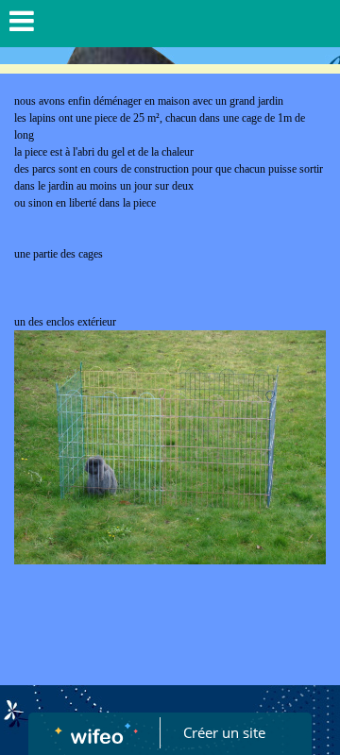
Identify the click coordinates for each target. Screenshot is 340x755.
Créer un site (224, 732)
